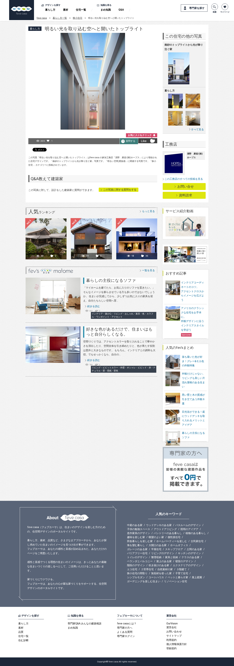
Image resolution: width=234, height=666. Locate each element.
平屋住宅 (156, 549)
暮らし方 (50, 9)
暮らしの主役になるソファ (111, 280)
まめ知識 (106, 9)
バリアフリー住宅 (137, 553)
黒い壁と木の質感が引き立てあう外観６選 (193, 399)
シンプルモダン (136, 577)
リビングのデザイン (162, 553)
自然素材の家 (165, 569)
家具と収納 (171, 557)
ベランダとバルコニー (140, 561)
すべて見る (197, 129)
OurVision (172, 623)
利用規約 (171, 639)
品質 (20, 631)
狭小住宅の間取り (137, 573)
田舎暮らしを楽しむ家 (140, 541)
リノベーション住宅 (175, 581)
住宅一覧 (81, 9)
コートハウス (156, 577)
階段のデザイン (136, 565)
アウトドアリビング (165, 529)
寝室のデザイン (184, 561)
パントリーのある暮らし (168, 533)
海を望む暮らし (136, 545)
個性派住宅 (174, 537)
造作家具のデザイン (138, 533)
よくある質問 (124, 631)
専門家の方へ (124, 627)
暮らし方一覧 (60, 18)
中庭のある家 (134, 525)
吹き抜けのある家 (159, 565)
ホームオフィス (179, 545)
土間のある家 (194, 549)
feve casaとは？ (126, 623)
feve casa (42, 18)
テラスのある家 (190, 557)
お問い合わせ (174, 631)
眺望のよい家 (156, 537)
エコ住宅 (132, 569)
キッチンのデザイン (189, 553)
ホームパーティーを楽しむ (171, 541)
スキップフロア (174, 549)
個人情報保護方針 (176, 644)
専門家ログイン (126, 636)
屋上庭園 (197, 577)
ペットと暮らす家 (178, 577)
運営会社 (171, 627)
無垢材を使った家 (161, 573)
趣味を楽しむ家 (136, 537)
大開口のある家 (158, 545)
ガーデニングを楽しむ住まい (143, 581)
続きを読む (93, 306)
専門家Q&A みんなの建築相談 (84, 623)
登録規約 (171, 648)
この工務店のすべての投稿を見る (184, 178)
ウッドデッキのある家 (159, 525)
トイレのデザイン (137, 557)
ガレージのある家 (137, 549)
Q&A (121, 9)
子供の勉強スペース (138, 529)
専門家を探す (197, 8)
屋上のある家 (164, 561)
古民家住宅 (197, 541)
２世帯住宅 (147, 569)
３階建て (181, 569)
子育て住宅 (181, 573)
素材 (65, 9)
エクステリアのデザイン (187, 565)
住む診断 (23, 640)
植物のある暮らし (196, 533)
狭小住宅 (77, 18)
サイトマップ (174, 635)
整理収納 (156, 557)
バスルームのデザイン (188, 525)
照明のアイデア (189, 529)
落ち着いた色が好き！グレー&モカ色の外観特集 (193, 361)
